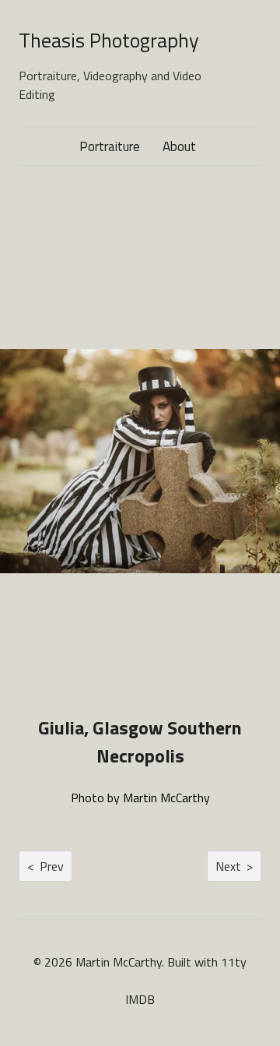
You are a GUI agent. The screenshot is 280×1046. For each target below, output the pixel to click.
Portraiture (109, 146)
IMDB (140, 999)
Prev (45, 866)
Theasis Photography (109, 40)
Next (234, 866)
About (179, 146)
